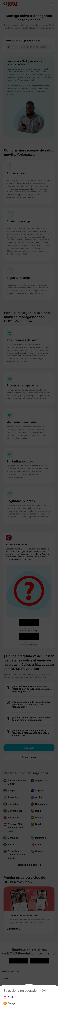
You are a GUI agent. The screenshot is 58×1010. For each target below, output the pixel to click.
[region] (29, 1000)
